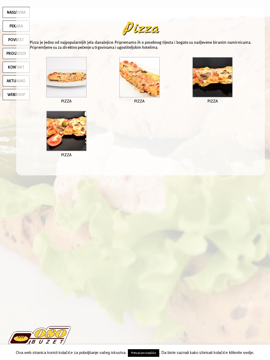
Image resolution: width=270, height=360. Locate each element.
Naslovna (16, 12)
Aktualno (16, 81)
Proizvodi (16, 53)
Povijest (16, 40)
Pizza (140, 28)
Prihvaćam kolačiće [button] (143, 352)
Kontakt (16, 67)
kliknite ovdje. (241, 352)
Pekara (16, 26)
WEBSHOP (16, 95)
